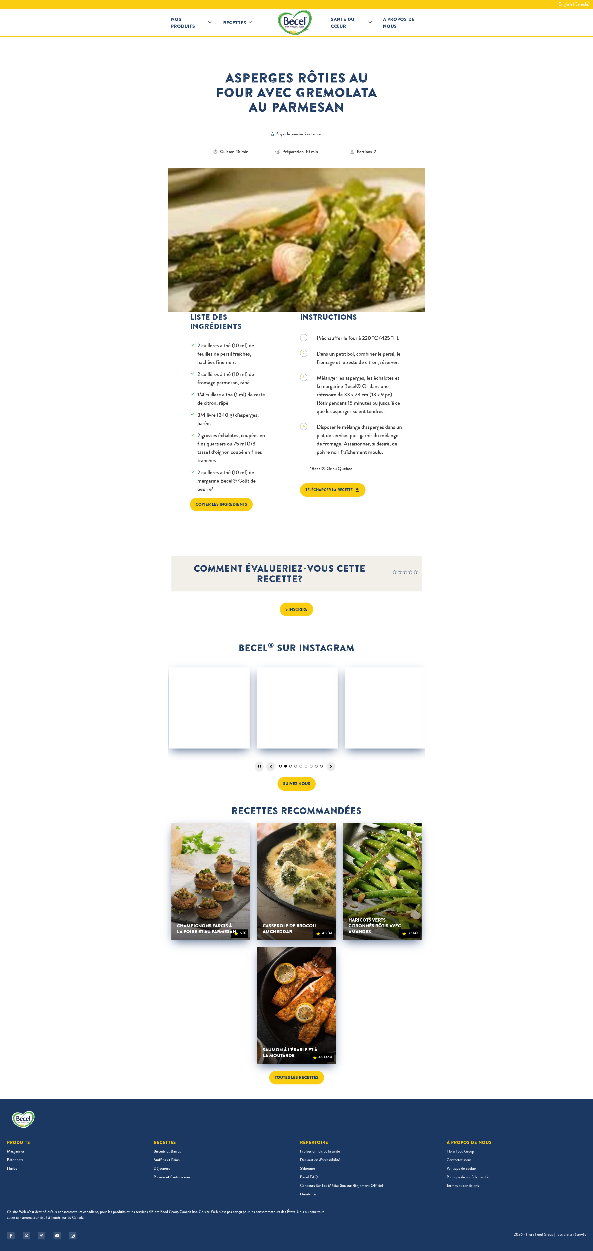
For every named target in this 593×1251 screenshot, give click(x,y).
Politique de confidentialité (468, 1177)
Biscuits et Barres (167, 1152)
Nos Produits (183, 22)
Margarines (16, 1152)
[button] (210, 22)
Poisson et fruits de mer (172, 1177)
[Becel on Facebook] (11, 1235)
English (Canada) (574, 4)
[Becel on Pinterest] (41, 1235)
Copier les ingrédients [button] (221, 504)
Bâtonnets (15, 1160)
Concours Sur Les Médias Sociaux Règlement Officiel (341, 1186)
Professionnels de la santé (320, 1152)
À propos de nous (398, 22)
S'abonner (307, 1169)
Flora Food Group (460, 1152)
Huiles (12, 1169)
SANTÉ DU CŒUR (342, 22)
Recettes (234, 22)
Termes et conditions (463, 1186)
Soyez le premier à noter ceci (299, 134)
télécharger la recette (329, 490)
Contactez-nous (459, 1160)
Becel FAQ (309, 1177)
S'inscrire (296, 609)
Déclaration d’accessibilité (320, 1160)
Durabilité (308, 1195)
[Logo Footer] (24, 1114)
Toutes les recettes (297, 1077)
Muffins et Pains (167, 1160)
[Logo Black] (296, 23)
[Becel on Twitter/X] (26, 1235)
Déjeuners (162, 1169)
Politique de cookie (461, 1169)
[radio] (394, 573)
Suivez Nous (296, 784)
